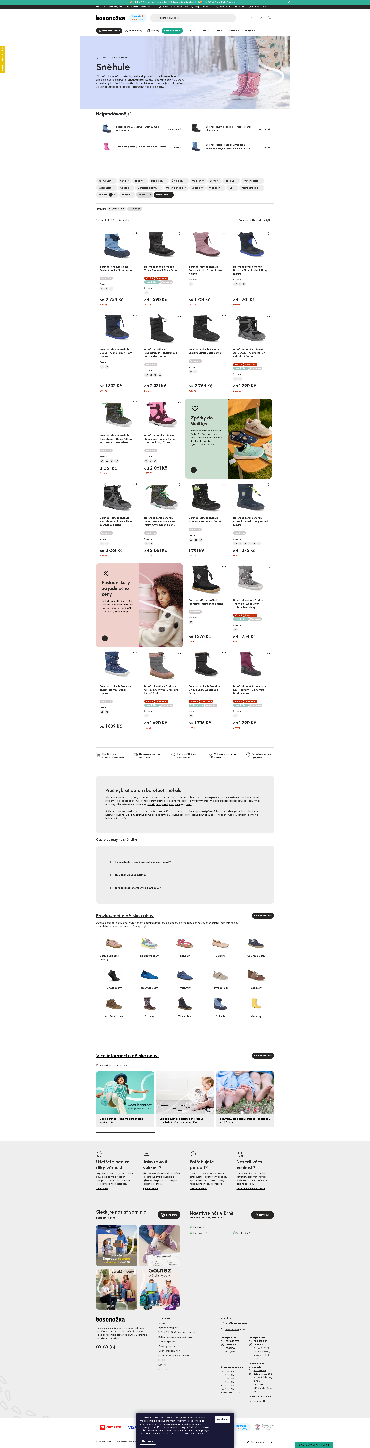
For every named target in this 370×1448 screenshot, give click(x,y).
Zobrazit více (184, 162)
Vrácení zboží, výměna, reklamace (176, 1332)
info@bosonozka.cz (236, 1323)
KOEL (171, 804)
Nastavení (147, 1441)
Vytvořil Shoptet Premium (262, 1442)
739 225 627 (206, 7)
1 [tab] (125, 1132)
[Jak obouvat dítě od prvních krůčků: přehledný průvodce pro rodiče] (185, 1092)
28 (146, 375)
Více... (160, 86)
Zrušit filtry (144, 194)
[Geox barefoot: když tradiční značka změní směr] (125, 1092)
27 (191, 284)
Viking (189, 804)
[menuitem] (109, 31)
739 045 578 (238, 7)
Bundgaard (162, 804)
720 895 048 (260, 1341)
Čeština (252, 7)
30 (146, 292)
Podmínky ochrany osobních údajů (176, 1355)
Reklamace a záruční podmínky (175, 1336)
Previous (88, 1102)
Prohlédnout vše (263, 915)
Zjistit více (102, 1188)
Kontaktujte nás (198, 1188)
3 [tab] (244, 1132)
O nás (99, 7)
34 (155, 461)
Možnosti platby (166, 1341)
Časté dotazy (131, 7)
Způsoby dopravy (167, 1346)
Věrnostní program (113, 7)
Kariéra (162, 1364)
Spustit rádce (150, 1188)
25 (102, 367)
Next (282, 1102)
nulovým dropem (203, 800)
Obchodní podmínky (169, 1350)
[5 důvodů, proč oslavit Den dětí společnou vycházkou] (245, 1092)
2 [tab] (185, 1132)
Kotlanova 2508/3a (230, 1346)
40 (111, 289)
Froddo (151, 804)
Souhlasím (222, 1419)
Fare (177, 804)
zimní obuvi (205, 814)
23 (191, 540)
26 (107, 367)
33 (244, 284)
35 (102, 289)
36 (106, 289)
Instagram (171, 1214)
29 (240, 543)
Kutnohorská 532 (263, 1374)
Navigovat (265, 1214)
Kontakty (145, 7)
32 (155, 375)
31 (240, 284)
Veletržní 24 (260, 1344)
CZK (265, 7)
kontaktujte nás (169, 814)
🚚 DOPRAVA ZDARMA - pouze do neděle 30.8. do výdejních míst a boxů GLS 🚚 (166, 2)
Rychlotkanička (117, 209)
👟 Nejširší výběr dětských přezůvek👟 (219, 2)
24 (102, 461)
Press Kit (162, 1369)
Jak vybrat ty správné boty (135, 814)
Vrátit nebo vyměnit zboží (251, 1188)
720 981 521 (260, 1370)
